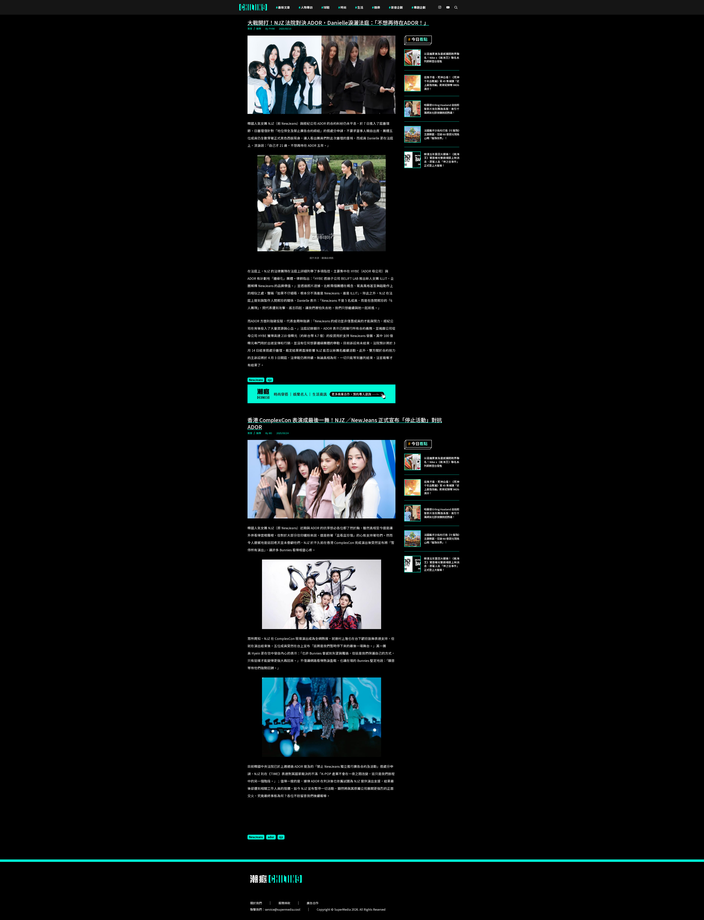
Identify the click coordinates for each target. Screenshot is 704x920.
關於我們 (256, 903)
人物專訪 (306, 7)
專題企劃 (419, 7)
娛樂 (376, 7)
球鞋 (325, 7)
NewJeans (256, 380)
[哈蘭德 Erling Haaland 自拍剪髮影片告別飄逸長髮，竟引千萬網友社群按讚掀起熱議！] (412, 109)
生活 (359, 7)
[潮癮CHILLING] (253, 7)
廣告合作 (312, 903)
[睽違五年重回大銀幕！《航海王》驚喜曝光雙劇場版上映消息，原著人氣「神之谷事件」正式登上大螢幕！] (412, 160)
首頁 (249, 28)
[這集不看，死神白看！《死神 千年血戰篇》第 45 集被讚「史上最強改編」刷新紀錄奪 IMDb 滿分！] (412, 83)
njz (270, 380)
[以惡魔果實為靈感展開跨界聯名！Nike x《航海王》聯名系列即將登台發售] (412, 57)
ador (271, 837)
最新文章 (283, 7)
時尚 (342, 7)
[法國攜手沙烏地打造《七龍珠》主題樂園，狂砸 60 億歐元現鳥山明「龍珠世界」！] (412, 134)
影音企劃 (396, 7)
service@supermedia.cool (282, 909)
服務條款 (284, 903)
